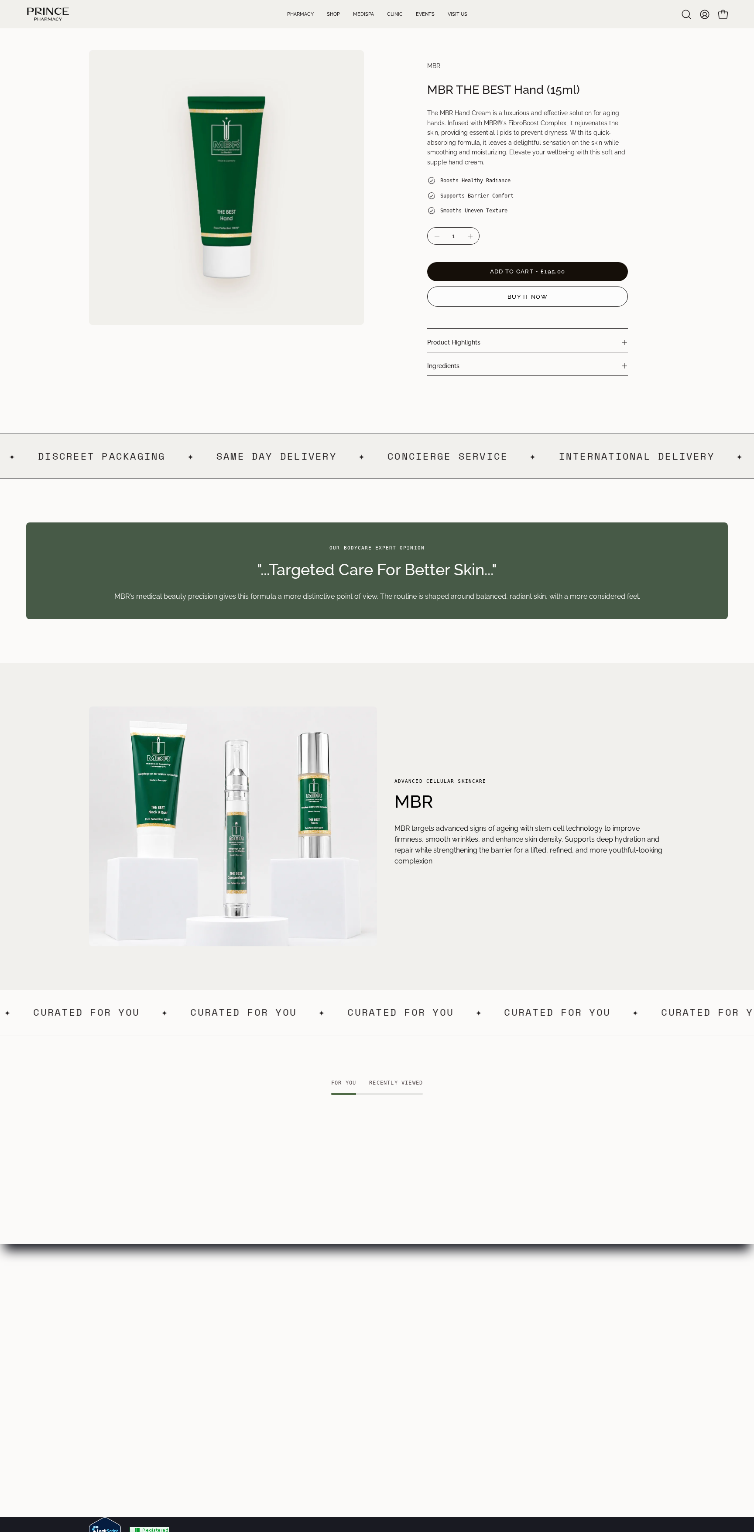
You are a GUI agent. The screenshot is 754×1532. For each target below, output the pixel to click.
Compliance (345, 1362)
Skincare (221, 1334)
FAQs (334, 1319)
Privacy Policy (349, 1348)
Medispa (103, 1348)
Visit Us (101, 1377)
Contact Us (107, 1391)
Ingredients (443, 365)
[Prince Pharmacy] (48, 14)
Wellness (222, 1377)
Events (100, 1362)
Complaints (344, 1391)
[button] (686, 14)
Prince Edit (225, 1319)
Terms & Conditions (357, 1334)
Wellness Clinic (113, 1334)
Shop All (221, 1391)
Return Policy (347, 1377)
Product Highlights (453, 342)
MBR (433, 65)
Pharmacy (105, 1319)
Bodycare (224, 1348)
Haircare (221, 1362)
